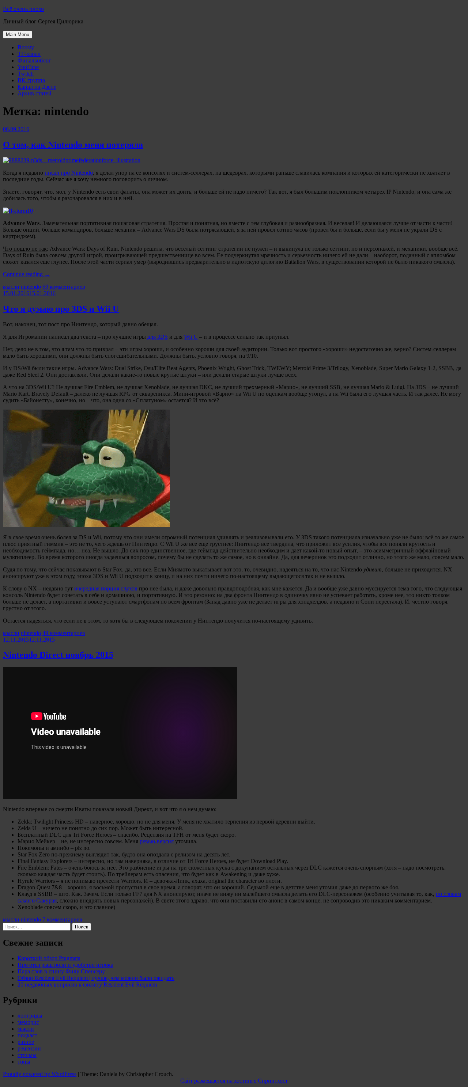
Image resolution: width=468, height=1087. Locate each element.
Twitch (26, 74)
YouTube (28, 67)
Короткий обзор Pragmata (49, 958)
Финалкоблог (34, 60)
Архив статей (35, 93)
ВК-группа (31, 80)
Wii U (191, 337)
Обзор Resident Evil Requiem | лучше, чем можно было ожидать (96, 978)
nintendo (31, 287)
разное (26, 1042)
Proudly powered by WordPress (39, 1074)
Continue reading (26, 274)
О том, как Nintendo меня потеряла (73, 144)
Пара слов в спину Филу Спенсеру (61, 971)
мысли (11, 287)
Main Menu (17, 34)
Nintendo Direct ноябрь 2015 (58, 655)
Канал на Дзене (37, 87)
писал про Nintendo (69, 173)
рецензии (29, 1048)
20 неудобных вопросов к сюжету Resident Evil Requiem (87, 984)
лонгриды (30, 1015)
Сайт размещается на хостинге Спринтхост (234, 1081)
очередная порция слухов (105, 588)
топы (24, 1062)
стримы (27, 1055)
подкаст (27, 1035)
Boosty (26, 47)
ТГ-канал (29, 54)
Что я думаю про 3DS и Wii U (61, 308)
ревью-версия (157, 841)
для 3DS (157, 337)
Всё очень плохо (23, 9)
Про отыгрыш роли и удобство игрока (65, 965)
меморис (28, 1022)
